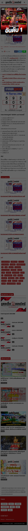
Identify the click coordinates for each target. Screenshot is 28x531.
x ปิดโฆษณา (25, 8)
